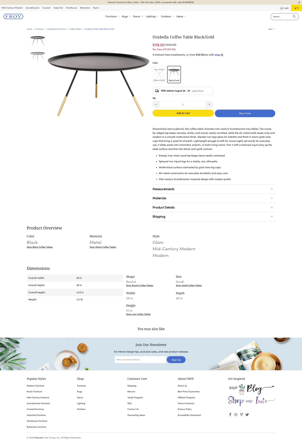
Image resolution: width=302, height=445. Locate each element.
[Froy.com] (13, 17)
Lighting (81, 403)
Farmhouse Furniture (37, 421)
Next (271, 29)
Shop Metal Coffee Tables (103, 247)
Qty (154, 98)
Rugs (79, 391)
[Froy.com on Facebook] (230, 415)
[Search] (294, 16)
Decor (80, 397)
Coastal (46, 7)
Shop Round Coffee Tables (139, 285)
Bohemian (85, 7)
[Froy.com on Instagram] (236, 415)
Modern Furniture (35, 385)
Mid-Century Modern (12, 7)
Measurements (163, 189)
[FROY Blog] (251, 393)
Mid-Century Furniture (38, 397)
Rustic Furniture (34, 391)
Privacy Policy (185, 409)
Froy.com (39, 437)
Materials (159, 198)
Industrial (58, 7)
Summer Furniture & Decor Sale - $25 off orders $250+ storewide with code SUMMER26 (151, 2)
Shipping (159, 216)
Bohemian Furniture (36, 427)
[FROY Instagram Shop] (251, 405)
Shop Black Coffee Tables (40, 247)
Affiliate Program (186, 397)
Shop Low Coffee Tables (138, 314)
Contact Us (133, 409)
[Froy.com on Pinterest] (241, 415)
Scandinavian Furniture (38, 403)
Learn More (198, 90)
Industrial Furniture (36, 415)
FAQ (129, 403)
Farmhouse (71, 7)
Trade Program (135, 397)
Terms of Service (186, 403)
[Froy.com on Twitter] (247, 415)
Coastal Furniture (35, 409)
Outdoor (81, 409)
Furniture (81, 385)
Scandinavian (32, 7)
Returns (131, 391)
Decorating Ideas (136, 415)
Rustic (96, 7)
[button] (113, 17)
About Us (182, 385)
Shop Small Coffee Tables (189, 285)
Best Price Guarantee (189, 391)
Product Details (164, 207)
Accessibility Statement (189, 415)
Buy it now (245, 113)
